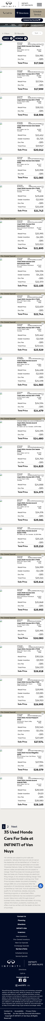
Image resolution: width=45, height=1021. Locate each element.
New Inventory (21, 936)
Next (14, 826)
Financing (21, 920)
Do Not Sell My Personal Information (26, 1013)
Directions (21, 924)
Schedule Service (37, 13)
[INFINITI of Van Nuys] (17, 4)
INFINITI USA (21, 928)
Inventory (21, 932)
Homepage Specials (21, 946)
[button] (40, 885)
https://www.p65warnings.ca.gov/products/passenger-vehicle (22, 1005)
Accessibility (19, 1011)
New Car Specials (21, 943)
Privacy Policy (31, 1011)
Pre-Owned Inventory (21, 939)
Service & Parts (21, 949)
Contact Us (21, 916)
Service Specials (21, 956)
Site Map (7, 1013)
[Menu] (39, 5)
